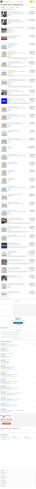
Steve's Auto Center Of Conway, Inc (6, 359)
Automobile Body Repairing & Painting (19, 203)
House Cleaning (24, 211)
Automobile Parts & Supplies (23, 80)
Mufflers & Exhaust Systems (18, 393)
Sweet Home (29, 429)
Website (9, 55)
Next (22, 302)
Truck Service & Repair (17, 284)
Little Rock (2, 429)
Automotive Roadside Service (20, 91)
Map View (3, 7)
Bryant (10, 429)
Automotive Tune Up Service (10, 393)
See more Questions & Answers (18, 338)
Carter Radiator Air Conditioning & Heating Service (8, 353)
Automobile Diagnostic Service (18, 155)
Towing (15, 91)
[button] (34, 1)
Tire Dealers (15, 244)
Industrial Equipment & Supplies (25, 187)
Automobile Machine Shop (17, 187)
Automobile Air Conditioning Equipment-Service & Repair (21, 71)
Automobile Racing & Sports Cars (11, 410)
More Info (7, 351)
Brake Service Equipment (25, 227)
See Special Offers (8, 376)
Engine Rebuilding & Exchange (18, 139)
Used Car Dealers (3, 438)
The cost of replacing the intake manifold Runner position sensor (9, 334)
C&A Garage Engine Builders (13, 43)
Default (33, 7)
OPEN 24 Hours (13, 9)
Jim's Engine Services (4, 408)
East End (2, 430)
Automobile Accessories (16, 438)
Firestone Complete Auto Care (13, 11)
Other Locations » (32, 12)
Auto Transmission (16, 80)
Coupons (4, 376)
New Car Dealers (16, 163)
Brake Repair (19, 244)
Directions (4, 351)
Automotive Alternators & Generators (19, 236)
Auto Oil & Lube (22, 284)
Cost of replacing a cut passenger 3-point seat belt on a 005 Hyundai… (10, 332)
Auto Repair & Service (11, 71)
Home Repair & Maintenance (17, 211)
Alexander (20, 429)
